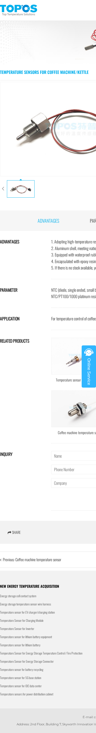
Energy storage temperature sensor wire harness (25, 604)
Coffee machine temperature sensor (38, 559)
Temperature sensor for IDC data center (21, 686)
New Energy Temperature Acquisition (29, 586)
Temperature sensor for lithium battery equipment (26, 637)
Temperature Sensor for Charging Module (22, 620)
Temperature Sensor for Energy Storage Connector (27, 661)
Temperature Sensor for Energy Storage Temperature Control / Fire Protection (41, 653)
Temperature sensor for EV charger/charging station (27, 612)
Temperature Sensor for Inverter (17, 628)
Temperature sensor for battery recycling (21, 669)
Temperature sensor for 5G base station (20, 677)
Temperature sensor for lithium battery (20, 645)
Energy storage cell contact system (18, 596)
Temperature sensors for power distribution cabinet (26, 694)
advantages (48, 220)
